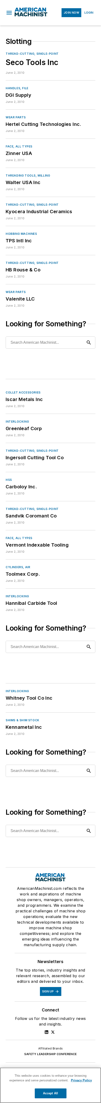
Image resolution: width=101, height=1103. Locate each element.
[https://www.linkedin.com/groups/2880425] (46, 1032)
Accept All (50, 1093)
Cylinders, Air (18, 567)
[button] (9, 12)
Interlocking (17, 421)
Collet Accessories (23, 392)
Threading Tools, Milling (28, 175)
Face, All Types (19, 146)
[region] (50, 1085)
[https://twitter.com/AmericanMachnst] (52, 1032)
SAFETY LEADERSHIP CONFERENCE (50, 1054)
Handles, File (17, 88)
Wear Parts (16, 117)
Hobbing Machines (21, 233)
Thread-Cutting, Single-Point (32, 53)
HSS (9, 480)
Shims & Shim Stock (22, 720)
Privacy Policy (81, 1080)
